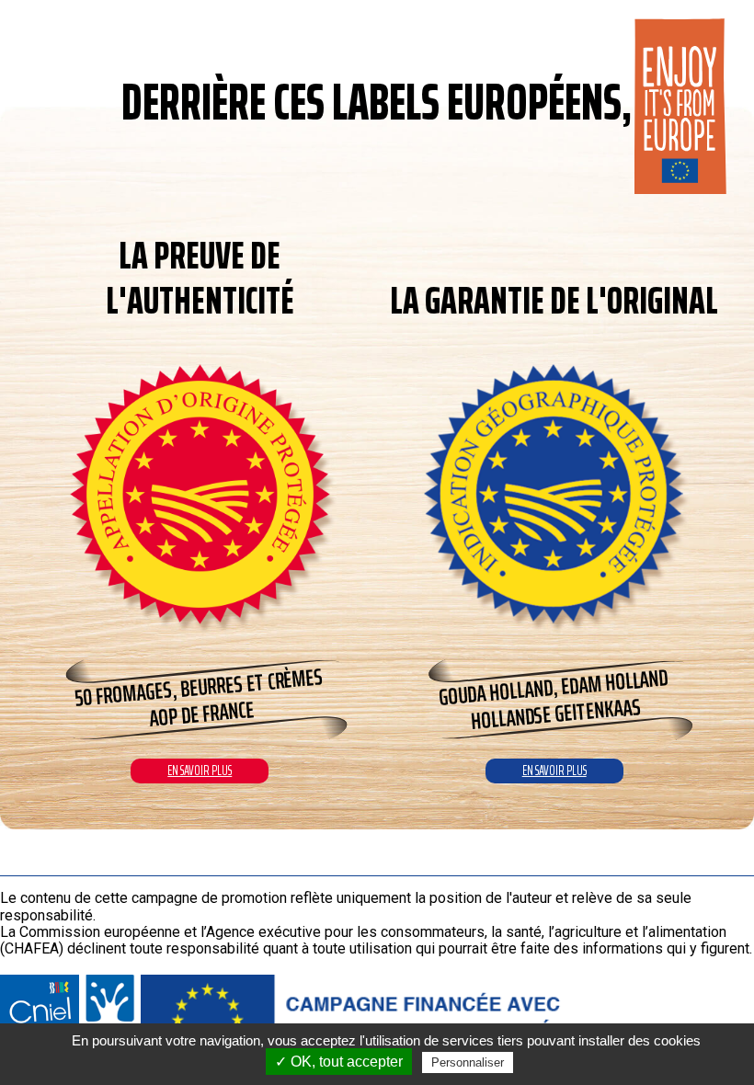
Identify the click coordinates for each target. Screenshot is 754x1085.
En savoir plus (199, 771)
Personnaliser (467, 1062)
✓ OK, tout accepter (339, 1061)
